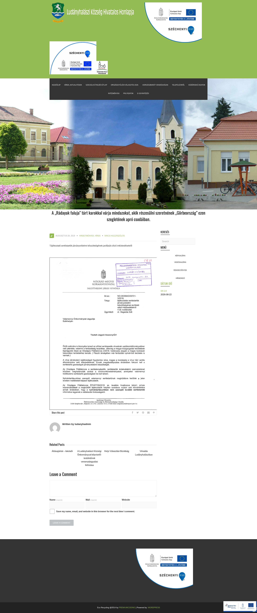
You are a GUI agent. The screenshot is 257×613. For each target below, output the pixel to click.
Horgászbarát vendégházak (155, 85)
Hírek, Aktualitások (73, 85)
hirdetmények (86, 236)
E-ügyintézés (143, 93)
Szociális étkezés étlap (96, 85)
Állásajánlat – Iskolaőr (62, 451)
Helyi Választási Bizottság (116, 451)
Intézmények (114, 93)
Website (126, 500)
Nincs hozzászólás (115, 236)
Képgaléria (180, 256)
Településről (178, 85)
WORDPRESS (154, 607)
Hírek (98, 236)
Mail (91, 500)
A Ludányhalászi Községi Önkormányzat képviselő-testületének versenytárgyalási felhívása (89, 458)
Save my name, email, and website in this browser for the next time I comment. (95, 511)
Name (56, 500)
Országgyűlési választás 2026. (125, 85)
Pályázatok (128, 93)
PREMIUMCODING (127, 607)
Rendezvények (180, 270)
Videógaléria (180, 262)
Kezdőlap (56, 85)
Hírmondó (180, 278)
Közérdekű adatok (196, 85)
